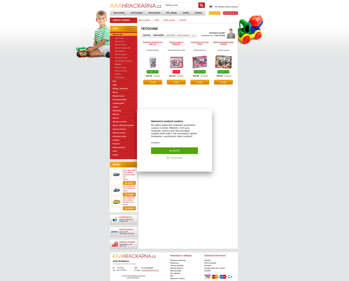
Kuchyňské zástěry (119, 136)
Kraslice (115, 107)
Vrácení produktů (177, 266)
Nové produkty (154, 13)
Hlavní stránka (119, 13)
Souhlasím (174, 150)
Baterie (115, 92)
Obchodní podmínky (178, 260)
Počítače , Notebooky (120, 88)
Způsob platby (175, 271)
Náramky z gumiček (120, 122)
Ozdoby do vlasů (121, 58)
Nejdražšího (170, 35)
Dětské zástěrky (120, 54)
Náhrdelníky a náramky (123, 61)
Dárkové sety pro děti (122, 48)
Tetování (118, 64)
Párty (114, 81)
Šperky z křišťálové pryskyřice (123, 125)
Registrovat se (230, 13)
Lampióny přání (118, 103)
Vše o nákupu (171, 13)
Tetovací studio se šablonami (176, 43)
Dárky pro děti (118, 34)
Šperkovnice (119, 41)
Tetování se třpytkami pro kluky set (153, 43)
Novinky (117, 165)
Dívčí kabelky (119, 51)
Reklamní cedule (118, 96)
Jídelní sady (119, 38)
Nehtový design (120, 68)
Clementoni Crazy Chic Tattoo (200, 43)
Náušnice (116, 114)
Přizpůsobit (176, 157)
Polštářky (116, 140)
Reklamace (174, 263)
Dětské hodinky (120, 45)
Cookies (155, 142)
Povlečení (116, 144)
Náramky (116, 118)
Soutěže (186, 13)
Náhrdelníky (117, 110)
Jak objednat (175, 273)
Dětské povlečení (119, 147)
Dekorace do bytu (119, 133)
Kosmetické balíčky (120, 99)
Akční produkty (137, 13)
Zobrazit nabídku (121, 20)
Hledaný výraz (172, 5)
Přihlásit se (215, 13)
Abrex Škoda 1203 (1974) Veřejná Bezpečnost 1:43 (129, 200)
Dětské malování (121, 71)
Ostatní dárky (119, 77)
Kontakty (198, 13)
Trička (115, 151)
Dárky (115, 85)
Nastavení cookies (177, 278)
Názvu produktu (183, 35)
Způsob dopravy (176, 268)
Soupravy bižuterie (119, 129)
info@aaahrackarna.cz (150, 270)
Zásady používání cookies (214, 268)
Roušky (115, 155)
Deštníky (118, 74)
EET (172, 276)
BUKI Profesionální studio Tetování (223, 43)
